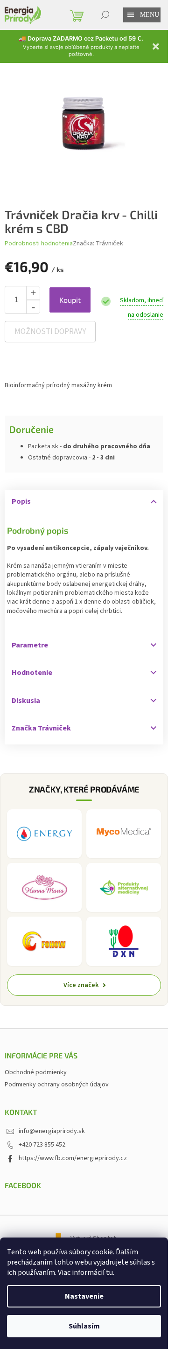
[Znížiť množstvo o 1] (33, 307)
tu (109, 1272)
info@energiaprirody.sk (52, 1131)
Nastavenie (84, 1296)
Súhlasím (84, 1326)
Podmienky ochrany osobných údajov (57, 1084)
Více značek (81, 985)
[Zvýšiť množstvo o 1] (33, 293)
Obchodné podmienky (36, 1072)
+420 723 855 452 (42, 1144)
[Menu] (130, 15)
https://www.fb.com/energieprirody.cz (73, 1158)
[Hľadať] (105, 15)
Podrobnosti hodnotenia (39, 243)
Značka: (98, 243)
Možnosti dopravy (50, 331)
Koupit (70, 299)
